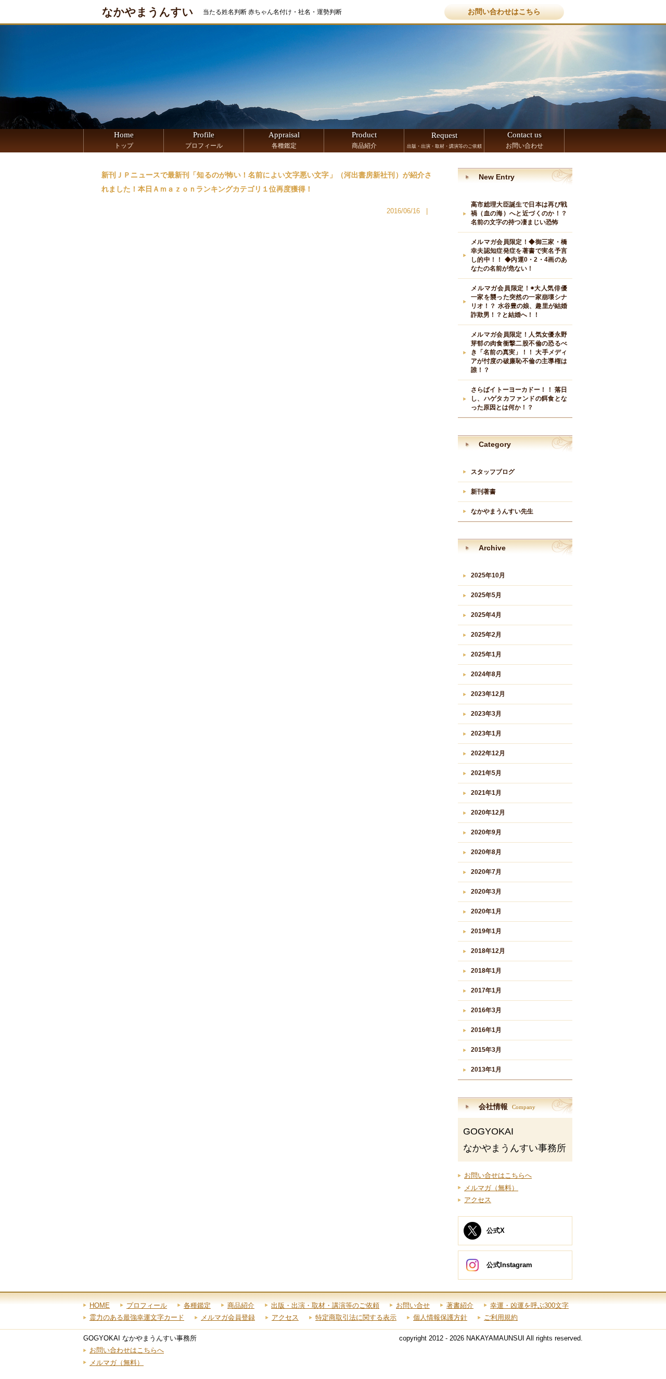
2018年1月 (486, 970)
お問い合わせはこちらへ (126, 1350)
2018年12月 (488, 951)
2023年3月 (486, 713)
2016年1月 (486, 1030)
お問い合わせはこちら (504, 12)
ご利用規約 (501, 1317)
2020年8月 (486, 852)
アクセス (477, 1200)
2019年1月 (486, 931)
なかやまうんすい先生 (502, 511)
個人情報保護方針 (440, 1317)
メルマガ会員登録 (228, 1317)
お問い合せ (413, 1305)
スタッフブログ (493, 471)
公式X (495, 1230)
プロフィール (204, 140)
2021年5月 (486, 773)
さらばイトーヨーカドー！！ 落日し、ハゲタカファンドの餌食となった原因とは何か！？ (519, 398)
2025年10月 (488, 575)
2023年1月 (486, 733)
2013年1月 (486, 1069)
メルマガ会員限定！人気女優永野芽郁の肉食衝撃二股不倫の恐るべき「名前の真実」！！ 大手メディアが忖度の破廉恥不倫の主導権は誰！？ (519, 352)
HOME (99, 1305)
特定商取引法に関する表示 (355, 1317)
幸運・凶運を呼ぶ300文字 (529, 1305)
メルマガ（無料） (491, 1188)
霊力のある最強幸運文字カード (136, 1317)
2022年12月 (488, 753)
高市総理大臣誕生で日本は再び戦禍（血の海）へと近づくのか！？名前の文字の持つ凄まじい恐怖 (519, 213)
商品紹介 (364, 140)
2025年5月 (486, 595)
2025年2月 (486, 634)
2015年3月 (486, 1049)
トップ (124, 140)
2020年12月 (488, 812)
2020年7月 (486, 871)
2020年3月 (486, 891)
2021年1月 (486, 792)
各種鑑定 (284, 140)
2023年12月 (488, 694)
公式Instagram (509, 1265)
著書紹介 (459, 1305)
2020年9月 (486, 832)
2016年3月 (486, 1010)
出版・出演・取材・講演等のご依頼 (444, 140)
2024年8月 (486, 674)
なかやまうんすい (148, 12)
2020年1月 (486, 911)
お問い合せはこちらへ (498, 1175)
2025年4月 (486, 614)
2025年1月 (486, 654)
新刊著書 (483, 491)
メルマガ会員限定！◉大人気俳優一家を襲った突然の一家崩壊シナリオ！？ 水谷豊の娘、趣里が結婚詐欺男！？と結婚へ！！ (519, 301)
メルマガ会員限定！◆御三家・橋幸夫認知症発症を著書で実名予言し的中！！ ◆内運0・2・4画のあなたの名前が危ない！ (519, 255)
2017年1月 (486, 990)
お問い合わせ (524, 140)
